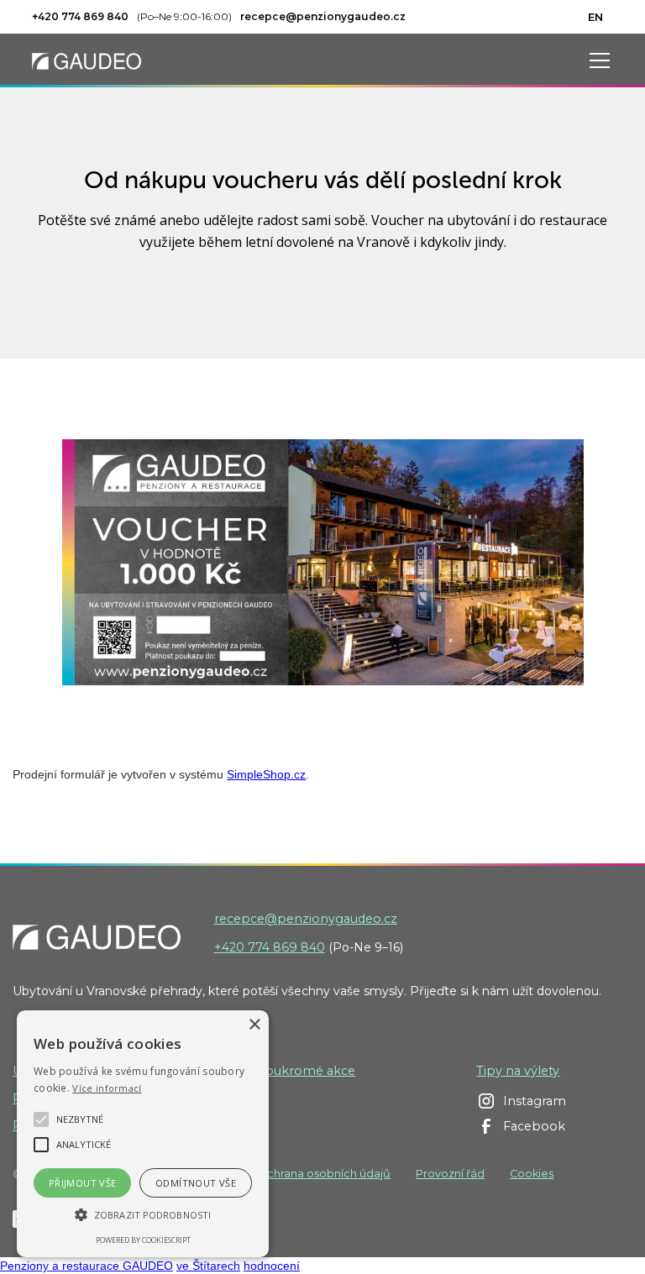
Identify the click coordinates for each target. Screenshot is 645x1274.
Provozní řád (450, 1173)
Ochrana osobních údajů (324, 1173)
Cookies (531, 1173)
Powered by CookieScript (143, 1240)
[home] (86, 60)
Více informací (106, 1088)
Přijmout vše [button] (83, 1183)
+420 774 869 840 (269, 947)
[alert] (143, 1133)
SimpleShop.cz (266, 774)
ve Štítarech (208, 1265)
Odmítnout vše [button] (195, 1183)
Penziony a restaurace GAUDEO (86, 1265)
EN (595, 17)
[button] (596, 60)
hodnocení (272, 1265)
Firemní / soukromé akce (278, 1070)
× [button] (254, 1025)
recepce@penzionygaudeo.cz (305, 918)
